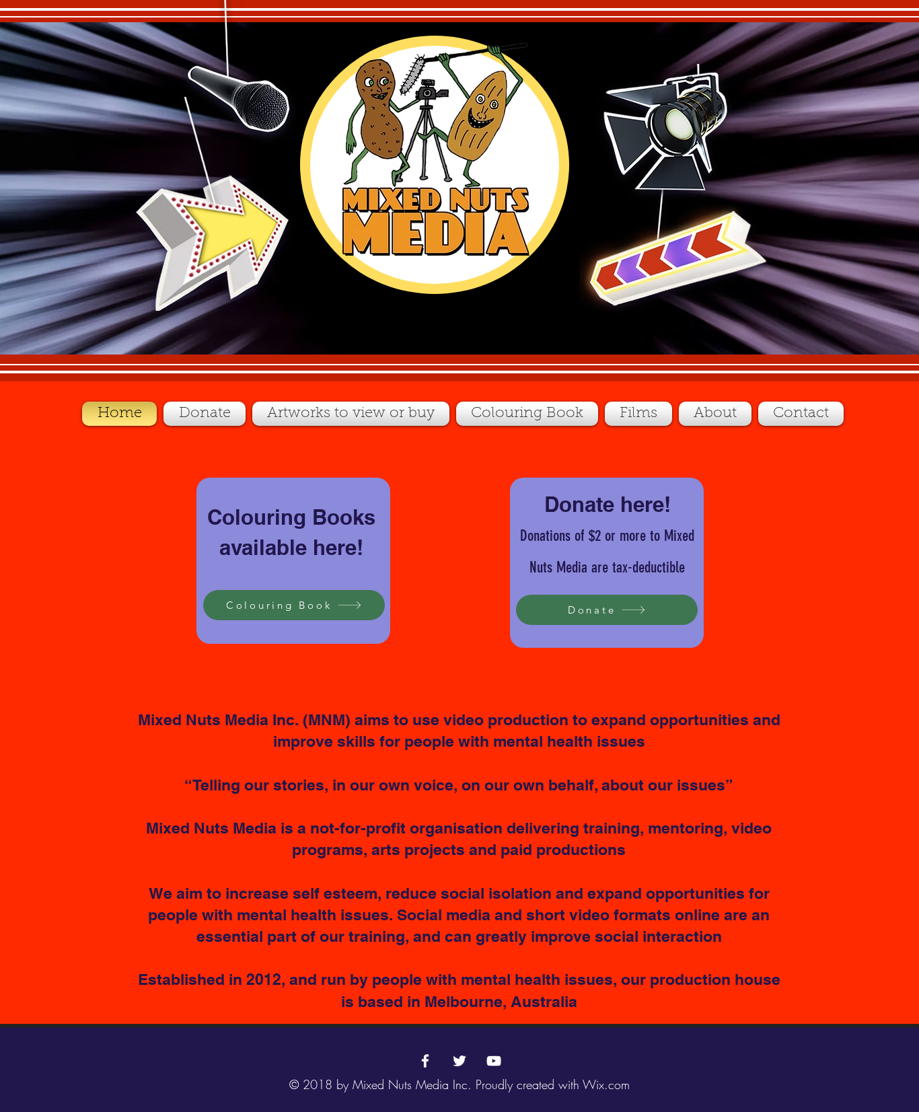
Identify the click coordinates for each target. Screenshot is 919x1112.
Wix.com (606, 1084)
